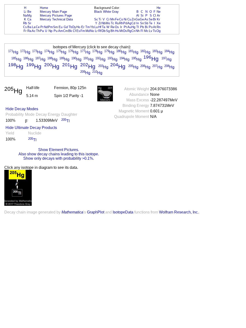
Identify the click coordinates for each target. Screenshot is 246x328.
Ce (38, 27)
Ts (154, 31)
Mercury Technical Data (56, 19)
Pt (125, 27)
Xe (158, 23)
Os (117, 27)
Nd (46, 27)
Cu (129, 19)
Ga (137, 19)
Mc (146, 31)
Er (82, 27)
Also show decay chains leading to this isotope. (58, 154)
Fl (142, 31)
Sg (108, 31)
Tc (112, 23)
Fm (82, 31)
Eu (60, 27)
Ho (78, 27)
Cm (65, 31)
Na (25, 15)
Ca (29, 19)
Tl (137, 27)
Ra (29, 31)
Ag (129, 23)
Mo (108, 23)
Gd (66, 27)
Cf (74, 31)
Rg (129, 31)
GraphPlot (95, 212)
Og (158, 31)
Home (44, 8)
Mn (112, 19)
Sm (55, 27)
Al (137, 15)
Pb (142, 27)
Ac (34, 31)
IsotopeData (123, 212)
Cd (133, 23)
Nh (138, 31)
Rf (99, 31)
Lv (150, 31)
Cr (108, 19)
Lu (96, 27)
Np (50, 31)
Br (154, 19)
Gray (115, 11)
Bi (146, 27)
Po (151, 27)
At (154, 27)
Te (150, 23)
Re (112, 27)
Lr (96, 31)
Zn (133, 19)
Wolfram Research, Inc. (179, 212)
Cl (154, 15)
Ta (103, 27)
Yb (92, 27)
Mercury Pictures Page (56, 15)
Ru (117, 23)
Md (88, 31)
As (146, 19)
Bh (112, 31)
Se (151, 19)
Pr (41, 27)
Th (38, 31)
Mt (121, 31)
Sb (146, 23)
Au (129, 27)
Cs (25, 27)
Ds (125, 31)
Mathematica (72, 212)
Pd (125, 23)
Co (121, 19)
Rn (158, 27)
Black (98, 11)
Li (25, 11)
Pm (50, 27)
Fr (25, 31)
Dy (74, 27)
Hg (133, 27)
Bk (70, 31)
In (137, 23)
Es (78, 31)
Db (103, 31)
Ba (29, 27)
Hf (99, 27)
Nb (103, 23)
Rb (25, 23)
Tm (87, 27)
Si (142, 15)
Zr (99, 23)
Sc (96, 19)
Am (60, 31)
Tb (70, 27)
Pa (42, 31)
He (158, 8)
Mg (29, 15)
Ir (121, 27)
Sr (29, 23)
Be (29, 11)
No (92, 31)
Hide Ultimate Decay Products (31, 128)
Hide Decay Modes (22, 109)
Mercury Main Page (53, 11)
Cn (133, 31)
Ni (125, 19)
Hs (117, 31)
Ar (158, 15)
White (107, 11)
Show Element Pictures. (58, 150)
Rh (121, 23)
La (33, 27)
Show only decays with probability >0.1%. (58, 158)
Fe (117, 19)
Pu (55, 31)
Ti (99, 19)
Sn (142, 23)
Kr (158, 19)
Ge (142, 19)
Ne (158, 11)
